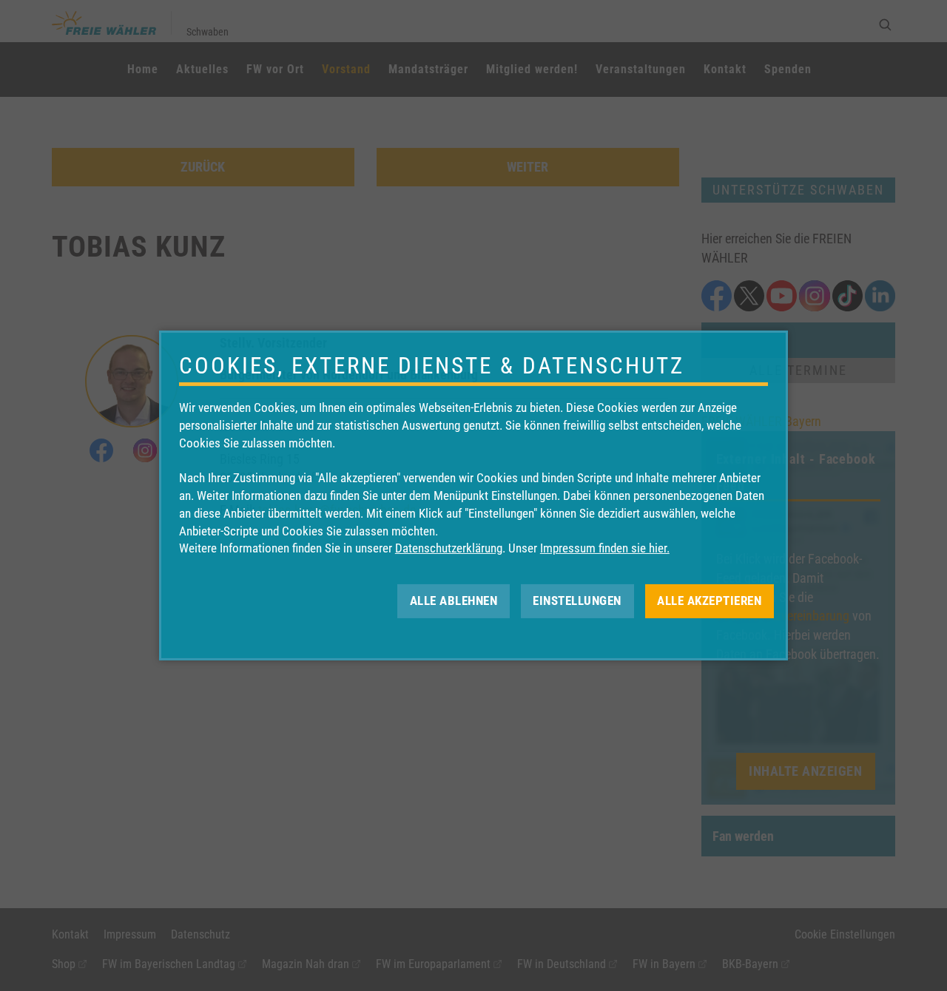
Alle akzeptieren (709, 600)
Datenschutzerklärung (448, 548)
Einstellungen (577, 600)
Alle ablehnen (454, 600)
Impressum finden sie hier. (605, 548)
